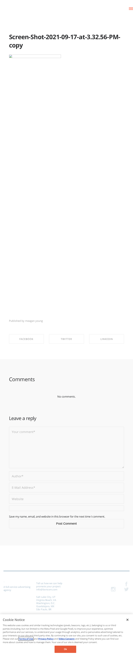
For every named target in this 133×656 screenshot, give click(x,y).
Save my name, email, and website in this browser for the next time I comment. (57, 516)
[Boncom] (17, 8)
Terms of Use (26, 638)
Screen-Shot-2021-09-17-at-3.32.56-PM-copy (64, 41)
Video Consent (67, 638)
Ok (65, 649)
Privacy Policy (46, 638)
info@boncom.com (46, 589)
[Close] (127, 620)
